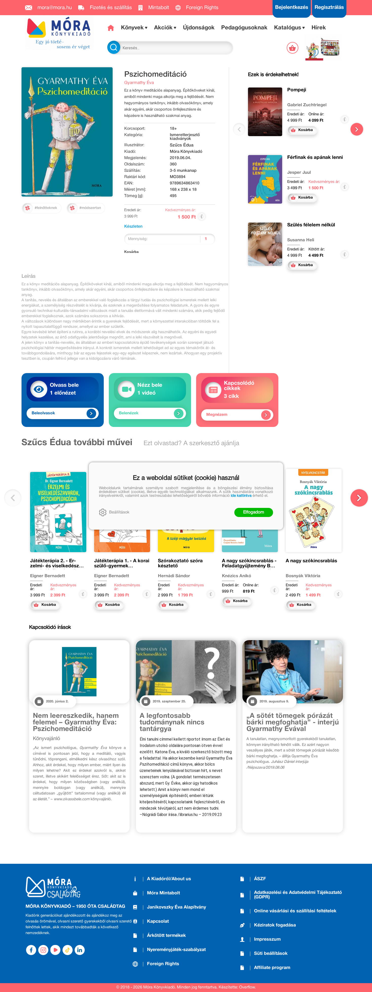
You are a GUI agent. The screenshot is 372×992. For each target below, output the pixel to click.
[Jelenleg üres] (293, 48)
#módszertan (90, 208)
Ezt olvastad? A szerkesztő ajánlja (191, 443)
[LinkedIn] (80, 950)
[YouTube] (55, 950)
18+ (173, 129)
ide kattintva (241, 496)
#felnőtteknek (46, 208)
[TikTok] (68, 950)
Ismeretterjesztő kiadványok (185, 137)
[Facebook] (31, 950)
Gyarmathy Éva (139, 83)
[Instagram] (43, 950)
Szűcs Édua (181, 145)
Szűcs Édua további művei (77, 443)
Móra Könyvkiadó (186, 152)
